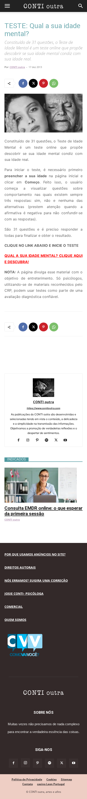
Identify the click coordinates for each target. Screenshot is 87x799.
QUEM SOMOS (15, 620)
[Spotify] (48, 440)
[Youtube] (67, 440)
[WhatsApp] (53, 83)
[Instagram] (29, 440)
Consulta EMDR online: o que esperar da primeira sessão (43, 510)
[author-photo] (43, 396)
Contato (27, 784)
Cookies (51, 779)
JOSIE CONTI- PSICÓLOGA (24, 593)
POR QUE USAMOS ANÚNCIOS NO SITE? (35, 554)
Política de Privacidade (27, 779)
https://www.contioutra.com (43, 408)
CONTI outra (17, 67)
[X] (33, 83)
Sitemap (66, 779)
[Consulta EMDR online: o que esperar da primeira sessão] (43, 470)
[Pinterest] (43, 83)
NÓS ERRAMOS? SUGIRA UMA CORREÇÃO (36, 580)
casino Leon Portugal (51, 784)
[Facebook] (23, 83)
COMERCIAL (13, 607)
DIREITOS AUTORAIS (20, 567)
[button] (7, 6)
